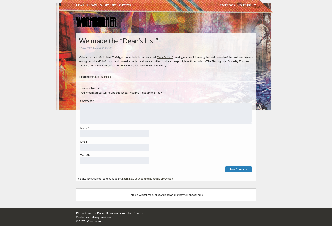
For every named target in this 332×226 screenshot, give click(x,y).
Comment (87, 100)
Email (84, 141)
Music (104, 5)
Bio (113, 5)
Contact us (82, 217)
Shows (92, 5)
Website (85, 155)
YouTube (244, 5)
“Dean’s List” (165, 57)
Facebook (227, 5)
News (80, 5)
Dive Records (135, 212)
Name (84, 128)
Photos (125, 5)
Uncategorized (102, 76)
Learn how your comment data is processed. (147, 178)
